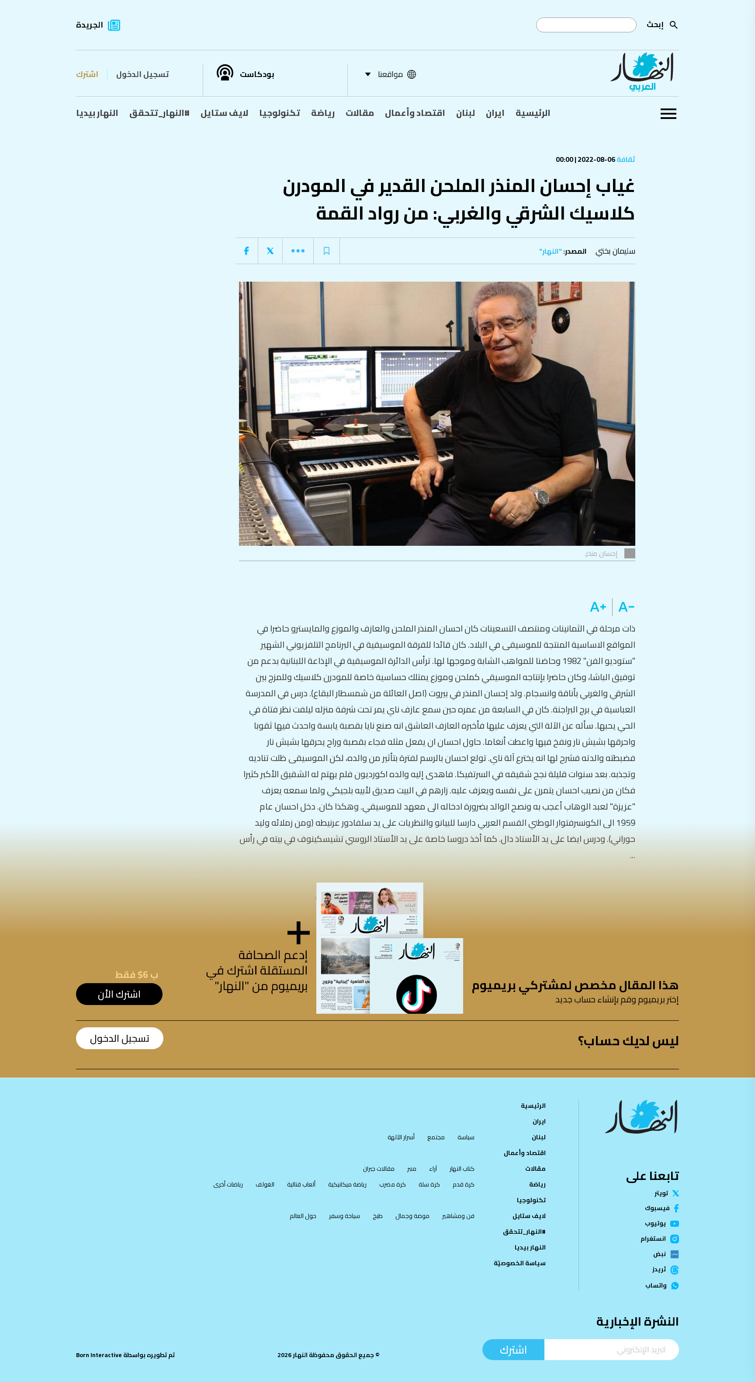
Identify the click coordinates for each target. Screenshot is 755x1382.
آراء (433, 1168)
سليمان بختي (615, 251)
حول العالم (303, 1215)
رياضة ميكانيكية (347, 1184)
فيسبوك (657, 1208)
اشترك (87, 74)
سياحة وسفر (344, 1215)
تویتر (661, 1193)
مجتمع (436, 1137)
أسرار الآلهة (401, 1137)
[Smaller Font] (623, 607)
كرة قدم (463, 1184)
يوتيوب (655, 1223)
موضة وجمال (412, 1215)
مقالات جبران (379, 1168)
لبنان (465, 113)
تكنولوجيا (279, 113)
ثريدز (659, 1270)
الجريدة (89, 24)
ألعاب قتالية (301, 1184)
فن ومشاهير (458, 1215)
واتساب (656, 1285)
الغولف (265, 1184)
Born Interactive (99, 1355)
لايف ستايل (224, 113)
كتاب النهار (462, 1168)
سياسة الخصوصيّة (520, 1263)
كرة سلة (429, 1184)
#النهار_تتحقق (159, 113)
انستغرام (653, 1239)
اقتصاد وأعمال (415, 113)
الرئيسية (533, 113)
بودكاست (257, 74)
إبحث (655, 24)
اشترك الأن (119, 994)
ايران (495, 113)
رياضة (323, 113)
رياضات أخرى (228, 1184)
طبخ (378, 1215)
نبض (659, 1254)
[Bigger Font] (598, 607)
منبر (411, 1168)
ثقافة (625, 159)
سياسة (465, 1137)
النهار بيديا (97, 113)
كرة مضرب (392, 1184)
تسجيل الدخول (142, 74)
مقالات (360, 113)
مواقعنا (390, 74)
